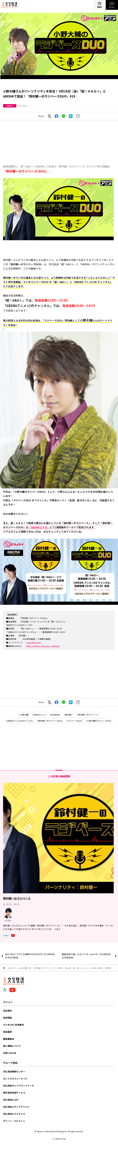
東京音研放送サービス (14, 1092)
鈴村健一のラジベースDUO (50, 720)
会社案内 (7, 1010)
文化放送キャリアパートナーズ (18, 1085)
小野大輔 (24, 714)
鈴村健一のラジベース (88, 714)
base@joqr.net (34, 642)
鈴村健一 (69, 714)
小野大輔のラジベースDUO (99, 720)
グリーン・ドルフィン (14, 1120)
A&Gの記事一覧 (24, 968)
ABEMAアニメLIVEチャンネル (20, 720)
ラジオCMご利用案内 (13, 1024)
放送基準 (7, 1031)
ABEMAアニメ (39, 714)
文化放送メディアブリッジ (16, 1106)
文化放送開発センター (14, 1071)
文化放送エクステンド (14, 1113)
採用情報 (7, 1017)
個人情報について (12, 1045)
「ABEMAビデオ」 (39, 527)
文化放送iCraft (10, 1099)
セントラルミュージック (15, 1078)
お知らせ (10, 106)
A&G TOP (12, 968)
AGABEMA (55, 714)
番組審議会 (8, 1038)
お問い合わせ (9, 1052)
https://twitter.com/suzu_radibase (43, 646)
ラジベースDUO (75, 720)
